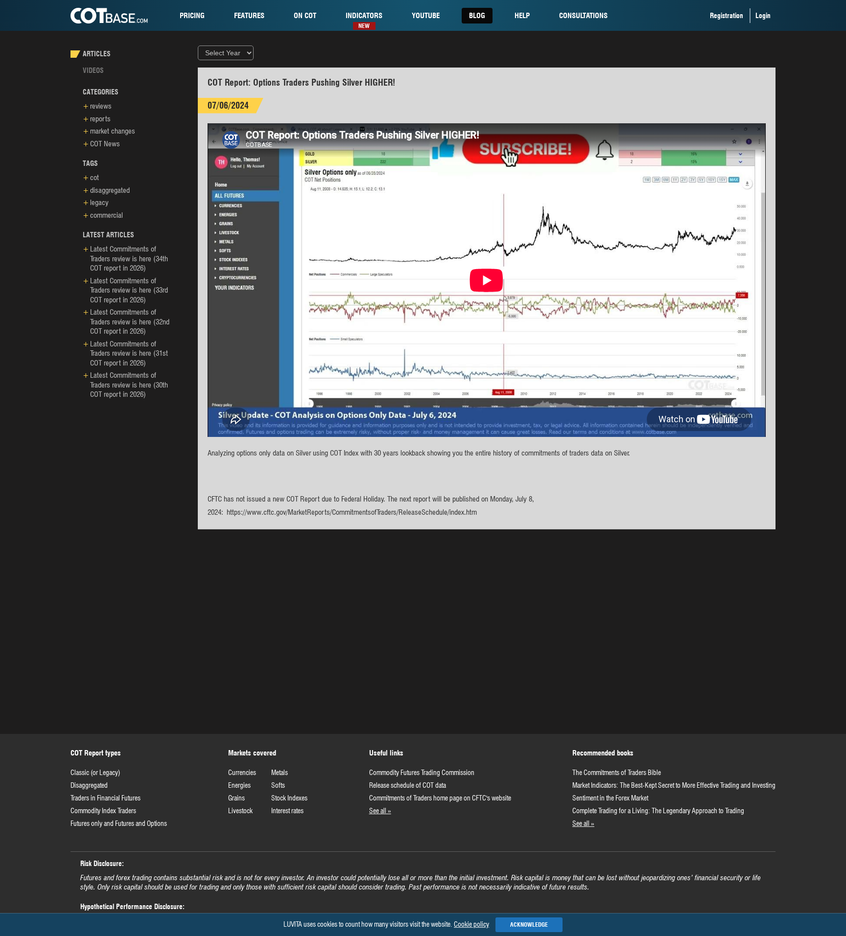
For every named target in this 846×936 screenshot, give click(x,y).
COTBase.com (109, 15)
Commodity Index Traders (103, 811)
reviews (101, 106)
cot (305, 15)
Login (763, 16)
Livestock (240, 811)
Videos (93, 70)
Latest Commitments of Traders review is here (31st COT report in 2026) (129, 353)
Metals (279, 772)
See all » (380, 811)
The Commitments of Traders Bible (616, 772)
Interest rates (287, 811)
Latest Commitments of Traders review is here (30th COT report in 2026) (129, 385)
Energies (239, 785)
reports (100, 118)
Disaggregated (89, 785)
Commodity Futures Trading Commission (421, 772)
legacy (99, 202)
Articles (97, 54)
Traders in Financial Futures (105, 798)
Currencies (242, 772)
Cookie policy (471, 924)
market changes (112, 131)
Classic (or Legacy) (95, 772)
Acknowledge (529, 924)
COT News (105, 143)
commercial (106, 215)
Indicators (364, 17)
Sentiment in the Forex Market (610, 798)
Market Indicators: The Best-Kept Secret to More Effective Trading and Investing (674, 785)
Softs (278, 785)
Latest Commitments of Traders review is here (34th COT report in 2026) (129, 259)
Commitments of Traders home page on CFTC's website (440, 798)
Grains (236, 798)
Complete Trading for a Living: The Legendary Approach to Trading (658, 811)
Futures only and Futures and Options (118, 823)
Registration (726, 16)
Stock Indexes (289, 798)
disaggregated (110, 190)
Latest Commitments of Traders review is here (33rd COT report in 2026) (129, 290)
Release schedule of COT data (407, 785)
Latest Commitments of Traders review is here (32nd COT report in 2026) (129, 322)
